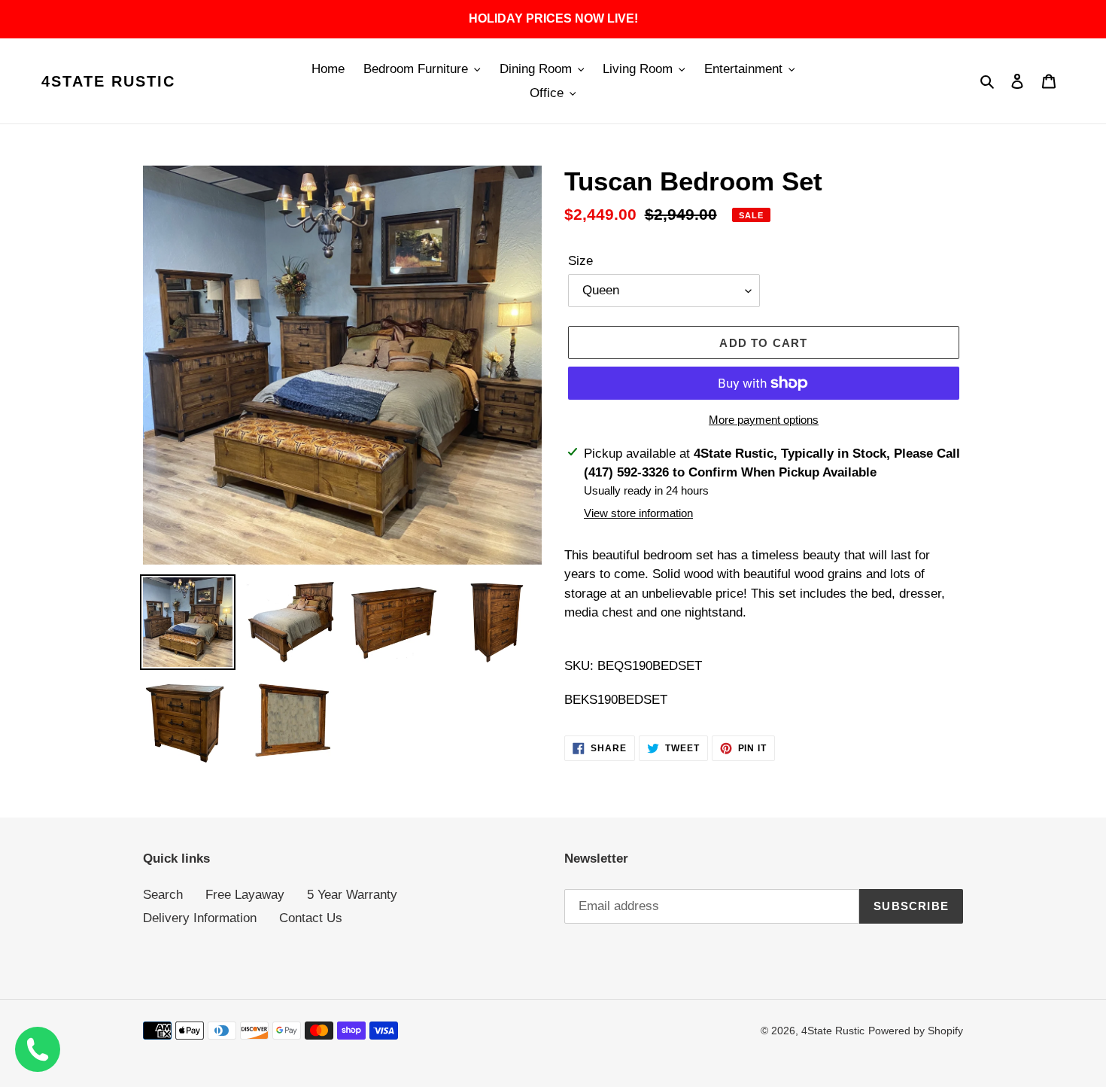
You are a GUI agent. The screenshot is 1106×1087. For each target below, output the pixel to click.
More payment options (764, 419)
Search (163, 895)
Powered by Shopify (915, 1031)
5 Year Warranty (352, 895)
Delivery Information (200, 918)
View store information (638, 513)
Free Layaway (244, 895)
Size (580, 261)
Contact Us (310, 918)
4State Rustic (108, 81)
